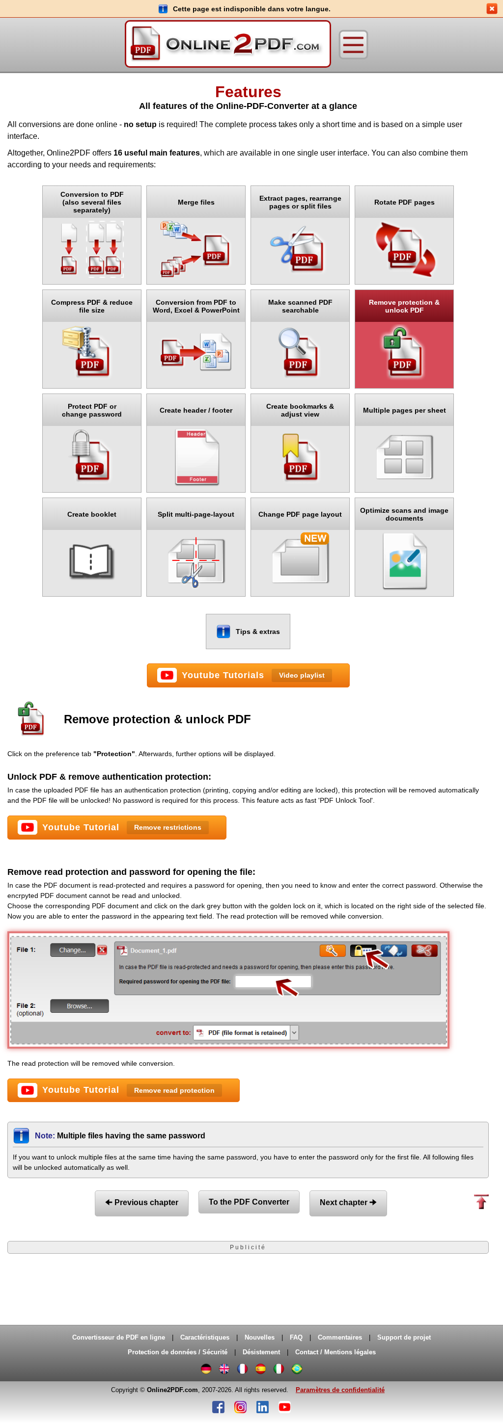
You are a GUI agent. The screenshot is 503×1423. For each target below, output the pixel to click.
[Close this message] (492, 8)
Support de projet (404, 1337)
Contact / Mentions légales (335, 1352)
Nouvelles (260, 1337)
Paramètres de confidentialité (340, 1390)
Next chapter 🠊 (348, 1202)
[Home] (228, 44)
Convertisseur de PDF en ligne (118, 1337)
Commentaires (340, 1337)
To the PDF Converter (249, 1202)
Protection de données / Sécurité (177, 1352)
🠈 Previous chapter (141, 1202)
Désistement (261, 1352)
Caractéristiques (204, 1337)
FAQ (296, 1337)
